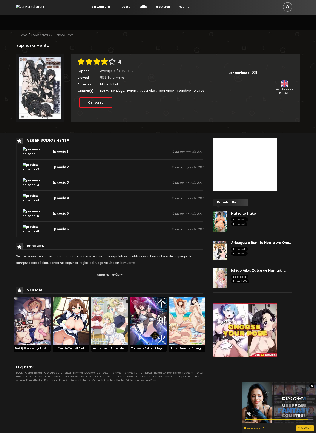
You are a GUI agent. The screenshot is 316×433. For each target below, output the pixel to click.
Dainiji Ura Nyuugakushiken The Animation (44, 348)
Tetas (86, 380)
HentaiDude (107, 376)
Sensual (75, 380)
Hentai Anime (163, 372)
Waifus (199, 90)
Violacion (132, 380)
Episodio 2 (239, 219)
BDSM (104, 90)
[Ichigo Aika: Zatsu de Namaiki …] (220, 278)
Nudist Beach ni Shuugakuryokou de (194, 348)
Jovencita (147, 90)
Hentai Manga (54, 376)
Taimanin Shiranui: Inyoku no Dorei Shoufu (160, 348)
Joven (121, 376)
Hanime (116, 372)
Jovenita (157, 376)
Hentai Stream (74, 376)
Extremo (89, 372)
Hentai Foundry (183, 372)
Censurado (51, 372)
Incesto (125, 7)
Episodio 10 (240, 281)
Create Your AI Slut (71, 348)
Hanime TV (130, 372)
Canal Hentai (34, 372)
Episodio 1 (239, 224)
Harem (132, 90)
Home (23, 35)
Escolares (163, 7)
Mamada (171, 376)
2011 (254, 72)
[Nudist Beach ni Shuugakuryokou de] (187, 321)
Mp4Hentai (186, 376)
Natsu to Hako (243, 213)
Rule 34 (64, 380)
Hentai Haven (34, 376)
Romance (166, 90)
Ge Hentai (103, 372)
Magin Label (109, 84)
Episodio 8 (239, 249)
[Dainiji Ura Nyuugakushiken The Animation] (32, 321)
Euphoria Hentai (64, 35)
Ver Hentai (98, 380)
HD (140, 372)
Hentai (148, 372)
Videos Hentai (116, 380)
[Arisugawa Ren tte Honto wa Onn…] (220, 250)
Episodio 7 (239, 253)
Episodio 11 (239, 276)
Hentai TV (92, 376)
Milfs (143, 7)
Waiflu (184, 7)
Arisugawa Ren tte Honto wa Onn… (261, 242)
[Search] (287, 7)
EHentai (78, 372)
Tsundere (184, 90)
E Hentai (66, 372)
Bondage (117, 90)
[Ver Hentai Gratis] (30, 7)
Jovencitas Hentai (138, 376)
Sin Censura (100, 7)
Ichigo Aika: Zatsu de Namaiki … (258, 270)
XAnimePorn (148, 380)
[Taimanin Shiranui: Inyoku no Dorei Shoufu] (148, 321)
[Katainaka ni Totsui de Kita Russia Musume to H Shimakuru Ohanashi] (109, 321)
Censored (96, 102)
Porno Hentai (34, 380)
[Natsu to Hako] (220, 221)
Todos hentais (40, 35)
